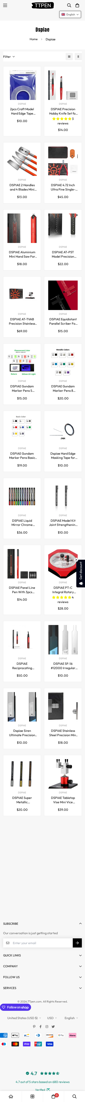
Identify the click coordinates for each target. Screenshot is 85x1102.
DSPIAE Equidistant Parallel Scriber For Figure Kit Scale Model (63, 321)
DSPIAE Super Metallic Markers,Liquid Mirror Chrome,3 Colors (22, 800)
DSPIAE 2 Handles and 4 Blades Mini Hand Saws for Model (22, 187)
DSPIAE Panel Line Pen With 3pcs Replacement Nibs (22, 590)
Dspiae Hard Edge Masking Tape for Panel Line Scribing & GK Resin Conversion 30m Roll (63, 455)
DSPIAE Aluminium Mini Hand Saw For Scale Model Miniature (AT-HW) (22, 254)
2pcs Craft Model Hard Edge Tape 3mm (22, 111)
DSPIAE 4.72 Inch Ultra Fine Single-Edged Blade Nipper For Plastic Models (63, 187)
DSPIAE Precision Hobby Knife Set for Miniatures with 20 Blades (63, 111)
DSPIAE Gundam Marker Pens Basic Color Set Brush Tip (22, 455)
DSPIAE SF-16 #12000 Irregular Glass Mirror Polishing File (63, 666)
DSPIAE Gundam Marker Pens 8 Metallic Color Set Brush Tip (63, 388)
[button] (77, 5)
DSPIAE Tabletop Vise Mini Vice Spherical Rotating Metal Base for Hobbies (63, 800)
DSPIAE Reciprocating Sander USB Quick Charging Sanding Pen (22, 666)
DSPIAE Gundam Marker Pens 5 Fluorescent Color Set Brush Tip (22, 388)
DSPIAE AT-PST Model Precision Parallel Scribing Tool (63, 254)
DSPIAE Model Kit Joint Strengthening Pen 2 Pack (63, 523)
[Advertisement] (42, 870)
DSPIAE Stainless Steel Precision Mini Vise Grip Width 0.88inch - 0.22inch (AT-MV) (63, 733)
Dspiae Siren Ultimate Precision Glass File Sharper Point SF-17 (22, 733)
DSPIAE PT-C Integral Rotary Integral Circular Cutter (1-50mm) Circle (63, 590)
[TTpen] (42, 5)
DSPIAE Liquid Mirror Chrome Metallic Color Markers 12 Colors (22, 523)
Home (34, 39)
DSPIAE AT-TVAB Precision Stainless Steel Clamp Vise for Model (22, 321)
